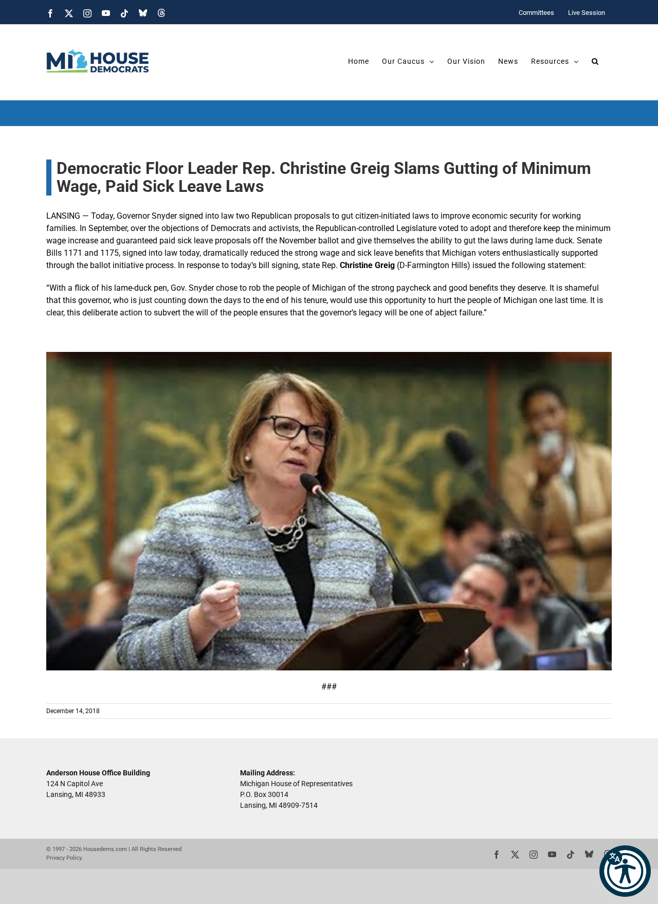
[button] (625, 871)
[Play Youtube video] (329, 511)
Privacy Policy (63, 858)
